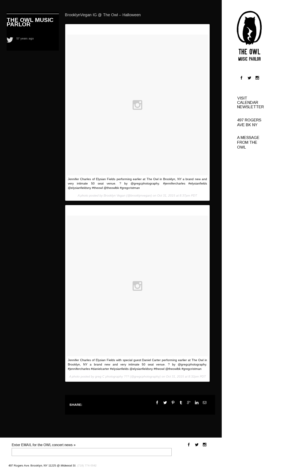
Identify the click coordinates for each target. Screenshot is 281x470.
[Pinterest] (173, 402)
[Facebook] (241, 78)
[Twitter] (249, 78)
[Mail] (204, 402)
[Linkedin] (196, 402)
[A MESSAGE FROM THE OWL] (251, 116)
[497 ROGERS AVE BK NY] (251, 111)
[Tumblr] (181, 402)
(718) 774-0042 (87, 465)
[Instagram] (257, 78)
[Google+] (189, 402)
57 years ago (25, 38)
